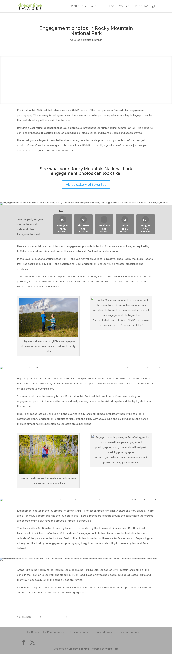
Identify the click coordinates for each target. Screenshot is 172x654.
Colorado (46, 617)
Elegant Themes (79, 648)
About (95, 6)
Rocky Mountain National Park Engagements (93, 617)
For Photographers (53, 632)
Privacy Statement (130, 632)
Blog (111, 6)
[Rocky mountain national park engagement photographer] (30, 6)
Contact (125, 6)
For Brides (33, 632)
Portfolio (76, 6)
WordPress (111, 648)
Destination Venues (80, 632)
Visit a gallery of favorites (86, 185)
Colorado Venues (105, 632)
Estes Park (60, 617)
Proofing (141, 6)
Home (36, 617)
